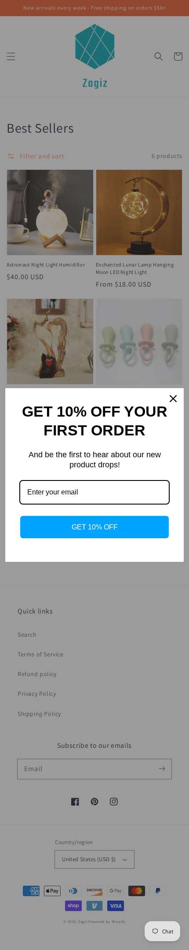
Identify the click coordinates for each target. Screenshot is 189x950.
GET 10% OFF (95, 527)
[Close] (173, 398)
